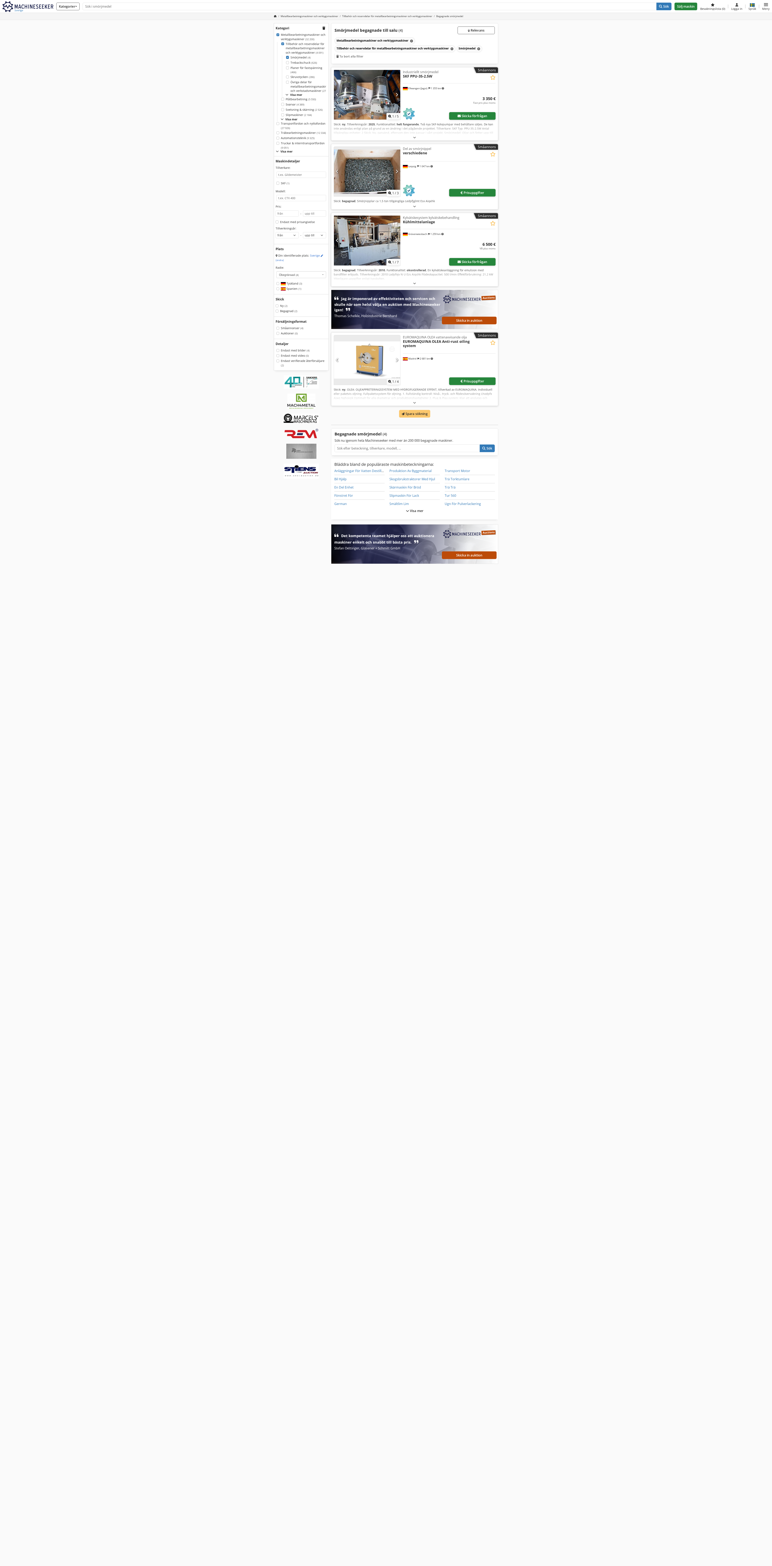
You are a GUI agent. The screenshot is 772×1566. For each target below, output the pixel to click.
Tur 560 (450, 495)
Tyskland (294, 283)
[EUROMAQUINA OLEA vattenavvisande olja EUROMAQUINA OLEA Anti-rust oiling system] (367, 360)
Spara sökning (415, 414)
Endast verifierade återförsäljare (302, 363)
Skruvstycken (303, 77)
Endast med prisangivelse (297, 222)
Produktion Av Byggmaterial (410, 471)
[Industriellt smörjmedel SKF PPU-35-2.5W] (367, 95)
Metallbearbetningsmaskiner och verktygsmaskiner (303, 37)
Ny (283, 306)
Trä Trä (450, 487)
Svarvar (295, 104)
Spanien (293, 289)
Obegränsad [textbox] (289, 275)
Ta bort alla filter (351, 56)
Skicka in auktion (469, 320)
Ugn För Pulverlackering (463, 504)
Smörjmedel (301, 57)
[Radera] (411, 41)
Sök (665, 6)
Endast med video (295, 355)
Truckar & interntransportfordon (303, 145)
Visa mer (416, 511)
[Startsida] (275, 16)
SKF (285, 183)
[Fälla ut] (414, 137)
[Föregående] (337, 94)
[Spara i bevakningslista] (493, 77)
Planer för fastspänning (306, 70)
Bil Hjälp (340, 479)
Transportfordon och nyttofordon (303, 126)
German (340, 504)
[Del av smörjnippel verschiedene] (367, 171)
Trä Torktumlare (457, 479)
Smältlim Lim (399, 504)
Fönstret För (343, 495)
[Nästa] (396, 94)
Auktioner (289, 333)
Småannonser (292, 328)
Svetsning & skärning (304, 110)
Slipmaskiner (299, 115)
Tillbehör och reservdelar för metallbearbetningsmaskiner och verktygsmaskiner (305, 48)
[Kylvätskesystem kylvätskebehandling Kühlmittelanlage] (367, 240)
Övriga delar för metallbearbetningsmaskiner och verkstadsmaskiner (310, 86)
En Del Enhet (344, 487)
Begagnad (288, 311)
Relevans (477, 30)
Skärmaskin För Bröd (405, 487)
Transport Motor (457, 471)
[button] (766, 6)
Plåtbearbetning (301, 99)
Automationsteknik (298, 138)
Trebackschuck (304, 63)
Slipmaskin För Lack (404, 495)
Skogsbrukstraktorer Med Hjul (412, 479)
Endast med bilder (295, 350)
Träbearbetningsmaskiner (303, 133)
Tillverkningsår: (286, 228)
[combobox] (301, 274)
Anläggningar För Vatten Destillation (361, 471)
